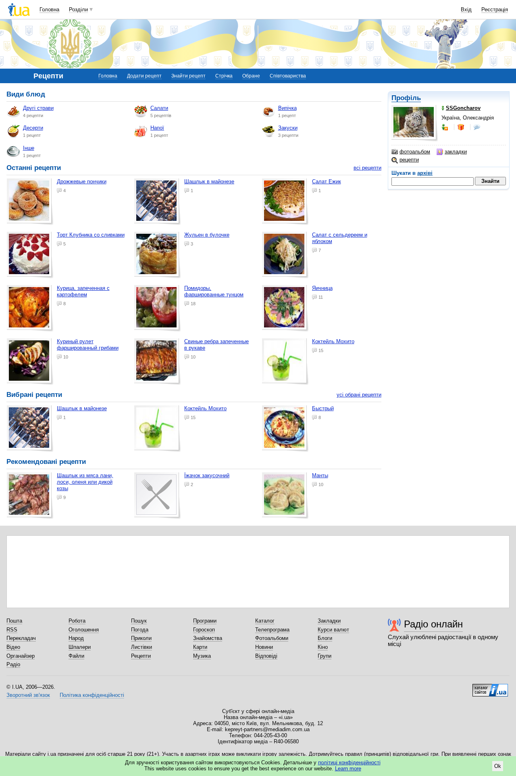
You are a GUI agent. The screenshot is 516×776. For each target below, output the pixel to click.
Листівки (141, 647)
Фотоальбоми (271, 638)
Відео (13, 647)
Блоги (325, 638)
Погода (139, 630)
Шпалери (80, 647)
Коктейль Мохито (333, 341)
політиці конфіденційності (349, 762)
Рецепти (141, 656)
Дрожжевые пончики (81, 181)
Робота (77, 621)
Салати (159, 108)
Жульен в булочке (206, 235)
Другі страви (38, 108)
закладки (456, 152)
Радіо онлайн (433, 624)
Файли (76, 656)
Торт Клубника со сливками (91, 235)
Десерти (33, 128)
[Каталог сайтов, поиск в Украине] (490, 687)
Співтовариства (288, 76)
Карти (200, 647)
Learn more (348, 769)
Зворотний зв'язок (28, 695)
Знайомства (207, 638)
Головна (49, 9)
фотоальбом (414, 152)
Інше (28, 148)
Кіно (323, 647)
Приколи (141, 638)
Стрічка (224, 76)
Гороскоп (204, 630)
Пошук (139, 621)
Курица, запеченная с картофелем (83, 291)
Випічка (287, 108)
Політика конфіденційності (92, 695)
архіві (425, 173)
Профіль (406, 98)
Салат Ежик (326, 181)
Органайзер (20, 656)
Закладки (329, 621)
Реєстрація (494, 9)
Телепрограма (272, 630)
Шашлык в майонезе (209, 181)
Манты (320, 475)
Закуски (288, 128)
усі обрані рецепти (359, 395)
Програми (204, 621)
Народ (76, 638)
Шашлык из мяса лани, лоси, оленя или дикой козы (85, 481)
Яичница (322, 288)
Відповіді (266, 656)
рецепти (409, 160)
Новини (264, 647)
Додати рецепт (144, 76)
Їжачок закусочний (206, 475)
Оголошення (84, 630)
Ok (497, 766)
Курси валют (333, 630)
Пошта (14, 621)
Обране (251, 76)
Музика (202, 656)
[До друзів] (445, 127)
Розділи (78, 9)
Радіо (13, 664)
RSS (11, 630)
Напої (157, 128)
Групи (324, 656)
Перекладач (21, 638)
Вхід (466, 9)
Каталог (265, 621)
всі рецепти (367, 168)
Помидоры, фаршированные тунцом (213, 291)
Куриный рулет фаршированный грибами (88, 344)
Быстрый (323, 408)
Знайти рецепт (188, 76)
